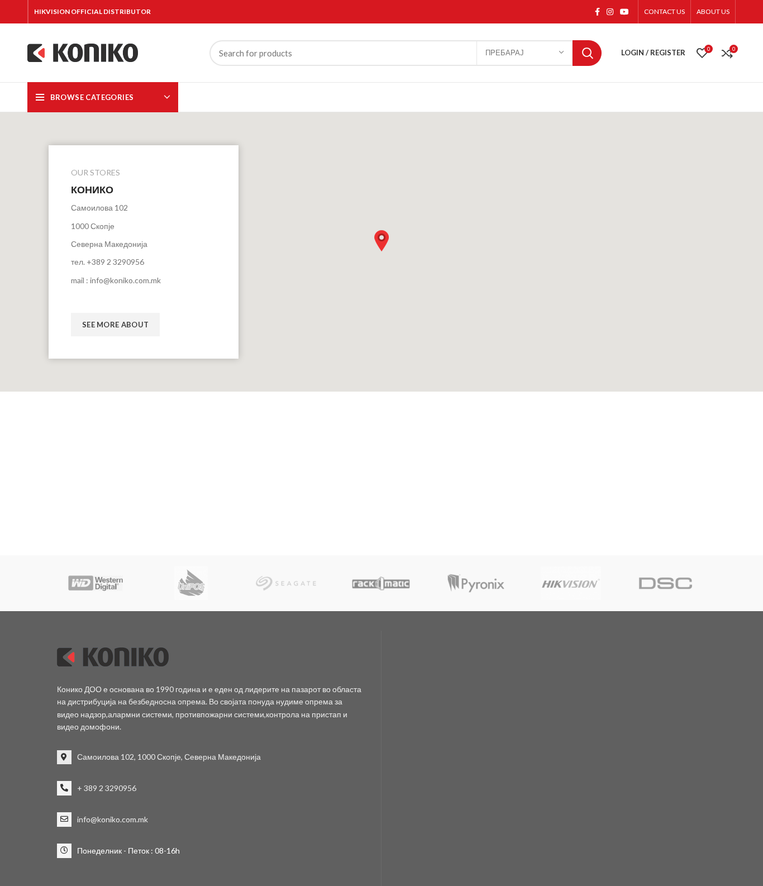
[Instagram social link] (610, 11)
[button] (381, 241)
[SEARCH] (587, 53)
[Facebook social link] (597, 11)
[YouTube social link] (624, 11)
